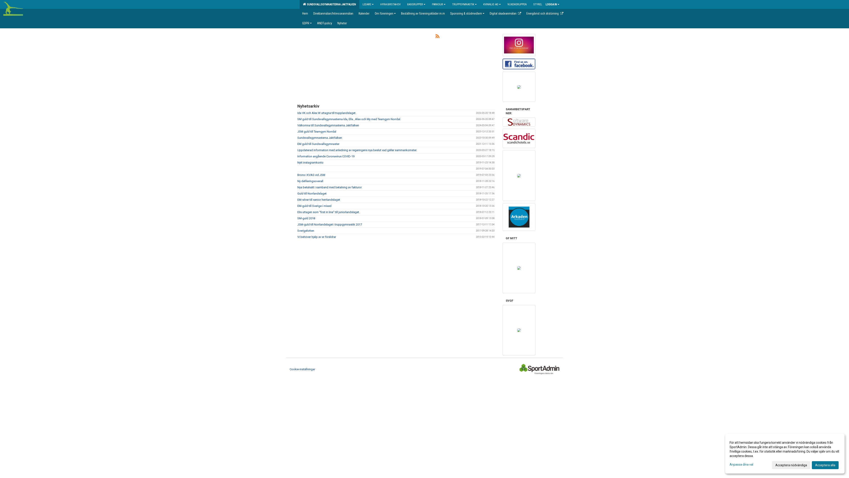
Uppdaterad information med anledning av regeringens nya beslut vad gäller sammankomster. (357, 150)
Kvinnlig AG (490, 4)
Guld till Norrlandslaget (312, 193)
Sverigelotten (305, 230)
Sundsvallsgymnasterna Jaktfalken (331, 4)
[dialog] (785, 454)
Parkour (437, 4)
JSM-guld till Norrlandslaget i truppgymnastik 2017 (329, 224)
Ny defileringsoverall (310, 181)
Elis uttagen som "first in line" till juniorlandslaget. (328, 212)
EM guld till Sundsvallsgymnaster (318, 144)
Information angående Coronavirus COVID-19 (325, 156)
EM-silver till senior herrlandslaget (318, 199)
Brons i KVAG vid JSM (311, 175)
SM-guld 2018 (306, 218)
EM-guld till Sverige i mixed (314, 206)
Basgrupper (415, 4)
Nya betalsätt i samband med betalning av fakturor (329, 187)
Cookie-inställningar (302, 369)
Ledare (367, 4)
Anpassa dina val (741, 464)
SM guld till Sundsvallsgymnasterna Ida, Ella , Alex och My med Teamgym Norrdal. (349, 119)
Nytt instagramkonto (310, 162)
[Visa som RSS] (437, 37)
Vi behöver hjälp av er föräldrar (316, 237)
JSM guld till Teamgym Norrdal (316, 131)
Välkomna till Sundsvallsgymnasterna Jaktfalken (328, 125)
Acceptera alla (825, 465)
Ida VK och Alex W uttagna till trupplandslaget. (326, 113)
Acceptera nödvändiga (791, 465)
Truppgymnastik (463, 4)
